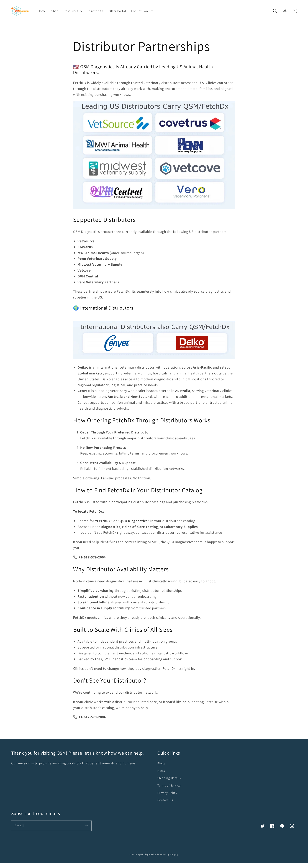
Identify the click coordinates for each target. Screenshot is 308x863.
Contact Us (165, 800)
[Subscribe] (86, 826)
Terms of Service (169, 785)
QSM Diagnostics (147, 854)
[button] (275, 11)
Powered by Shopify (168, 854)
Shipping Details (169, 778)
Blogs (161, 763)
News (161, 770)
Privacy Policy (167, 793)
